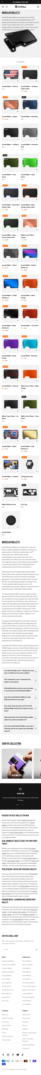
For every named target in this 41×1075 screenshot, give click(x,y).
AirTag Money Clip (27, 476)
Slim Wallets (26, 979)
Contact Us (26, 1048)
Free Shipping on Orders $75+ (20, 2)
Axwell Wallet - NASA (9, 446)
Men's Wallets (26, 961)
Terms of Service (7, 1036)
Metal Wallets (26, 975)
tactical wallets (17, 919)
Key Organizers (7, 983)
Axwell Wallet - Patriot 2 (10, 86)
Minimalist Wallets (28, 983)
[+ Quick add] (17, 81)
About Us (5, 1015)
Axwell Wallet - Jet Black (10, 144)
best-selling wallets (16, 832)
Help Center (26, 1015)
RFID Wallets (26, 972)
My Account (26, 1018)
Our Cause (5, 1022)
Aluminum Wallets (8, 961)
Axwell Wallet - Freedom (10, 476)
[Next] (38, 2)
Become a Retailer (28, 1045)
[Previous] (2, 2)
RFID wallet (33, 874)
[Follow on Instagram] (8, 1054)
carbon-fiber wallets (19, 912)
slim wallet (32, 848)
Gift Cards (5, 1001)
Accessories (6, 997)
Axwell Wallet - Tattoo (9, 265)
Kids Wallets (26, 968)
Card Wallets (26, 1004)
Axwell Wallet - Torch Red (29, 325)
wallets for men (27, 820)
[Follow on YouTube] (17, 1054)
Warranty (25, 1029)
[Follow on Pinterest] (13, 1054)
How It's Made (6, 1025)
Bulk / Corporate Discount (27, 1040)
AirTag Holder (6, 532)
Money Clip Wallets (28, 997)
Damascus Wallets (8, 972)
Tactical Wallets (27, 993)
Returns (25, 1025)
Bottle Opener (6, 993)
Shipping (25, 1022)
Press (4, 1033)
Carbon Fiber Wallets (9, 965)
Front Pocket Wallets (29, 986)
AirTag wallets (25, 886)
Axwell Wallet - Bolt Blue (29, 356)
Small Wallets (26, 1001)
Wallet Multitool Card (9, 504)
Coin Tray (24, 504)
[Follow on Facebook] (3, 1054)
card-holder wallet (13, 861)
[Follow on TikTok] (22, 1054)
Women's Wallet (27, 965)
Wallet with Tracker (28, 990)
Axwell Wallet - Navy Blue (29, 116)
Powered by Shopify (21, 1069)
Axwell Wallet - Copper (9, 116)
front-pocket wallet (30, 858)
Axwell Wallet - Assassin (10, 386)
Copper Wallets (7, 968)
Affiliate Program (7, 1018)
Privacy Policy (6, 1040)
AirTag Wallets (7, 975)
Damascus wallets (29, 914)
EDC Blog (5, 1029)
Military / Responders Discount (29, 1034)
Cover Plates (6, 979)
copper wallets (7, 914)
